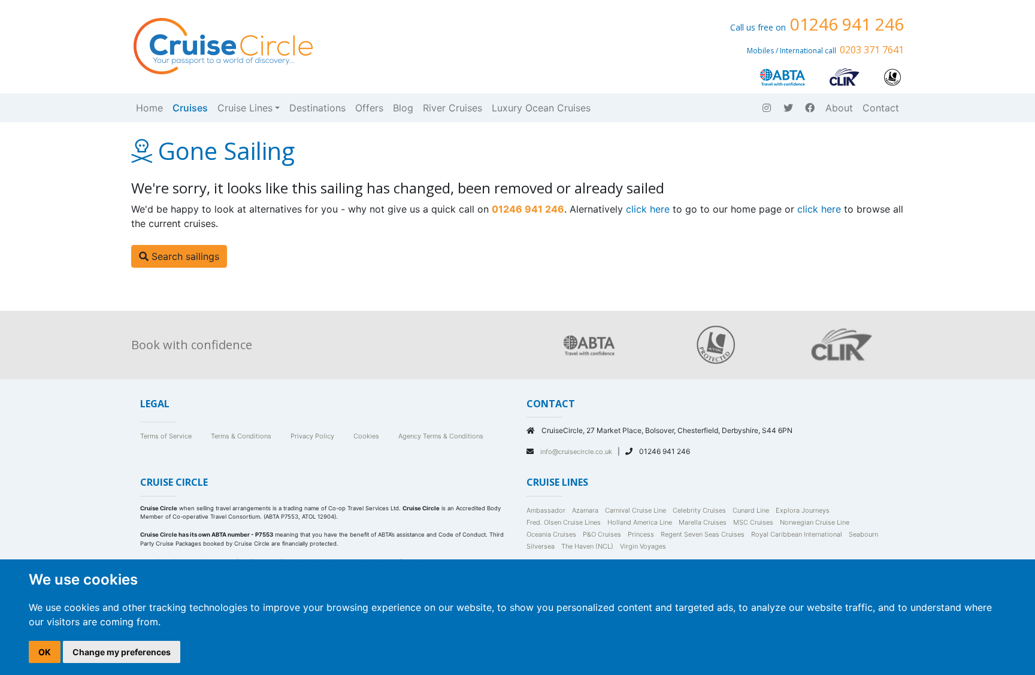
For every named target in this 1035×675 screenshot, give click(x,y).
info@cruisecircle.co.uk (577, 451)
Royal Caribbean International (796, 534)
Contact (880, 108)
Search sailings (184, 256)
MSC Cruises (753, 522)
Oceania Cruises (551, 534)
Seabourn (863, 534)
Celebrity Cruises (699, 510)
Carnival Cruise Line (635, 510)
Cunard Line (751, 510)
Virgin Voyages (643, 546)
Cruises (190, 108)
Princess (641, 534)
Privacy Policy (312, 436)
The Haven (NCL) (587, 546)
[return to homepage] (222, 45)
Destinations (317, 108)
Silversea (540, 546)
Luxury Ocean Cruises (541, 108)
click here (648, 209)
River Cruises (452, 108)
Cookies (366, 436)
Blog (403, 108)
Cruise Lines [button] (245, 108)
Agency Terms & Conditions (440, 436)
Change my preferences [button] (121, 652)
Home (149, 108)
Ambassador (545, 510)
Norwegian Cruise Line (814, 522)
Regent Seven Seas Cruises (703, 534)
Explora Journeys (803, 510)
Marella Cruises (703, 522)
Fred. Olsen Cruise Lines (563, 522)
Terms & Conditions (241, 436)
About (839, 108)
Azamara (585, 510)
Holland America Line (639, 522)
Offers (369, 108)
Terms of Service (166, 436)
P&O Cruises (602, 534)
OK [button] (44, 652)
